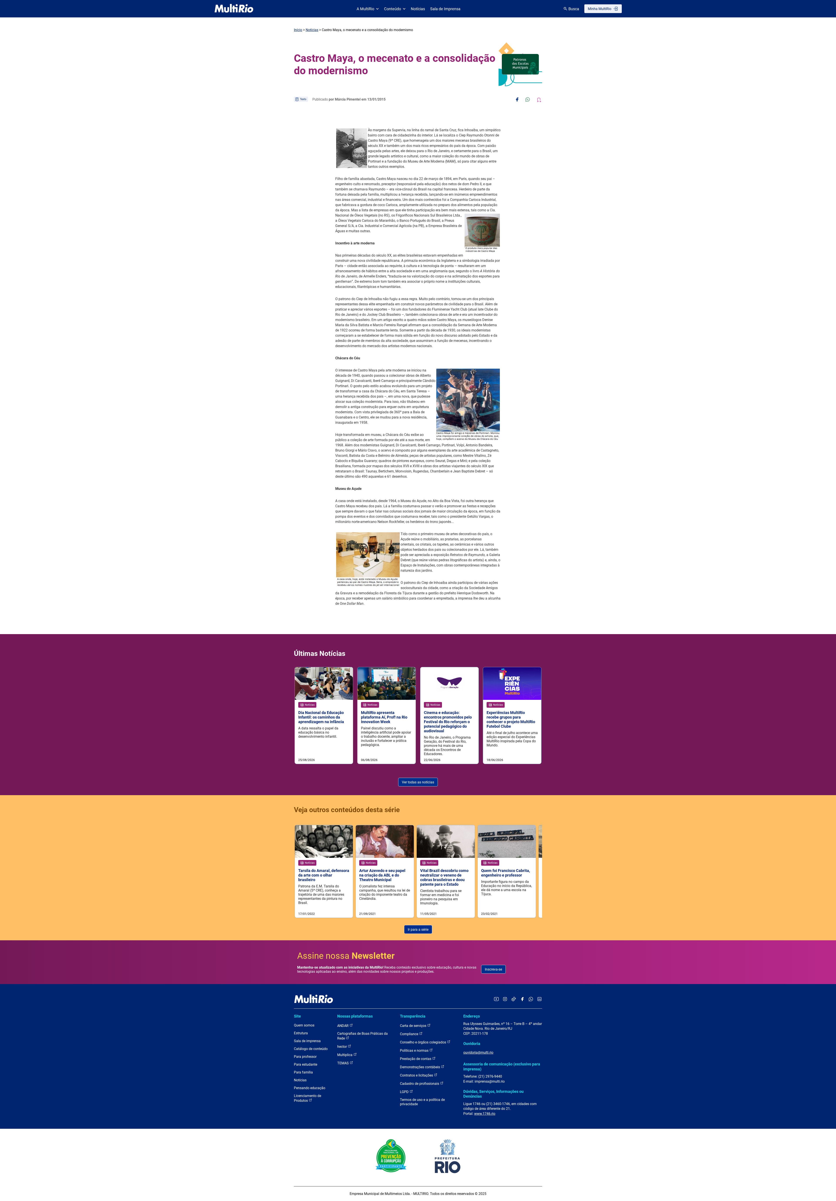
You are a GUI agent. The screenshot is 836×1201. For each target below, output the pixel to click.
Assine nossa (346, 956)
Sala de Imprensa (445, 9)
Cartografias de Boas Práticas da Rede (362, 1035)
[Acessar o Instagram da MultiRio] (505, 999)
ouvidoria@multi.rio (478, 1052)
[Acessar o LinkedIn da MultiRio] (539, 999)
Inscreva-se (493, 969)
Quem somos (304, 1025)
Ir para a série (418, 929)
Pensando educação (309, 1088)
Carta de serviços (413, 1026)
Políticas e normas (414, 1050)
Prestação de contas (416, 1059)
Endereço (471, 1016)
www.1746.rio (484, 1114)
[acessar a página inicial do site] (234, 8)
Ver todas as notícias (418, 782)
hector (342, 1047)
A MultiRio (365, 9)
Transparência (412, 1016)
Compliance (409, 1034)
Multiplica (345, 1055)
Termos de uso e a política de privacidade (422, 1102)
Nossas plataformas (355, 1016)
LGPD (405, 1092)
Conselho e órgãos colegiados (423, 1042)
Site (297, 1016)
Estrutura (301, 1033)
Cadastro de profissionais (420, 1084)
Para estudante (305, 1064)
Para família (303, 1072)
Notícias (418, 9)
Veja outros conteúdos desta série (347, 810)
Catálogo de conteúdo (311, 1049)
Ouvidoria (471, 1043)
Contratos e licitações (417, 1075)
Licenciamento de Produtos (307, 1098)
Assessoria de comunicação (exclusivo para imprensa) (501, 1066)
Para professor (305, 1057)
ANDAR (343, 1026)
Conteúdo (392, 9)
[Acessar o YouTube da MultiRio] (496, 999)
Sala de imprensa (307, 1041)
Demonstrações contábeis (420, 1067)
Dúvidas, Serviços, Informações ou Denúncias (493, 1094)
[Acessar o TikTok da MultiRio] (513, 999)
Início (298, 30)
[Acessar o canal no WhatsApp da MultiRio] (531, 999)
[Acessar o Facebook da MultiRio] (522, 999)
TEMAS (343, 1063)
